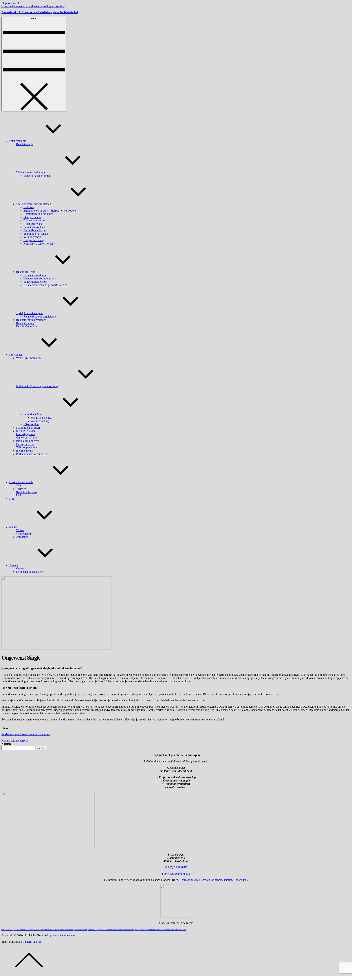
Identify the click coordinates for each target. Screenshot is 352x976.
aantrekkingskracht (12, 930)
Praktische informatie (21, 482)
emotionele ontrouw (157, 930)
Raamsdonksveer (189, 879)
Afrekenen (22, 536)
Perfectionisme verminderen (32, 454)
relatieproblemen (108, 930)
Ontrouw (28, 207)
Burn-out (182, 930)
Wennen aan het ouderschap (39, 278)
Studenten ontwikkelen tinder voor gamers (25, 734)
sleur (166, 930)
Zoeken (6, 743)
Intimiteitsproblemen (35, 227)
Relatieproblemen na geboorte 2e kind (45, 285)
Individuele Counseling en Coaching (37, 386)
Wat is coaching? (40, 421)
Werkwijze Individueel (29, 357)
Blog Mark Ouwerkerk (79, 930)
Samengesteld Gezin (35, 281)
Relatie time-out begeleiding (39, 316)
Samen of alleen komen (37, 175)
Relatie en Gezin (25, 271)
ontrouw (68, 930)
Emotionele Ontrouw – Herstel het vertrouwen (50, 210)
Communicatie (24, 930)
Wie (18, 485)
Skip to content (10, 3)
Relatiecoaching (25, 323)
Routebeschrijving (26, 492)
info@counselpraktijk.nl (176, 873)
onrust (62, 930)
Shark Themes (33, 941)
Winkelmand (23, 533)
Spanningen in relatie (35, 233)
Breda (204, 879)
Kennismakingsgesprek (29, 571)
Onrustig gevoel (25, 434)
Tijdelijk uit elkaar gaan (29, 313)
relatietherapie (126, 930)
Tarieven (21, 488)
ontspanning (135, 930)
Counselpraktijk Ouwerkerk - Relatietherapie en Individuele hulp (40, 12)
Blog (11, 498)
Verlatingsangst (32, 237)
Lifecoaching (31, 424)
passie (89, 930)
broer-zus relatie (173, 930)
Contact (13, 565)
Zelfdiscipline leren (27, 447)
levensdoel (49, 930)
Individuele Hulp (33, 414)
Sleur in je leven (25, 430)
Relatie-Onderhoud (27, 326)
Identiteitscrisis (24, 450)
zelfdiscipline (145, 930)
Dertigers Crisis (25, 444)
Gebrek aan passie (34, 220)
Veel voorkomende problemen (33, 204)
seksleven (56, 930)
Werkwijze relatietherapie (30, 172)
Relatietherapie (17, 140)
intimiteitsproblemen (37, 930)
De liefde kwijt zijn (34, 230)
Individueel (15, 354)
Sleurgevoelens (32, 217)
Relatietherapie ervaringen (31, 319)
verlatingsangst (96, 930)
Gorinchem (215, 879)
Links (19, 495)
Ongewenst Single (26, 437)
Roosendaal (240, 879)
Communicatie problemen (38, 213)
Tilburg (228, 879)
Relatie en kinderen (34, 275)
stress (3, 930)
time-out (118, 930)
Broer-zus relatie (33, 223)
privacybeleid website (62, 935)
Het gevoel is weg (33, 240)
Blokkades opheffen (27, 440)
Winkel (13, 527)
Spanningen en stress (28, 427)
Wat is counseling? (41, 417)
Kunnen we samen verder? (38, 243)
